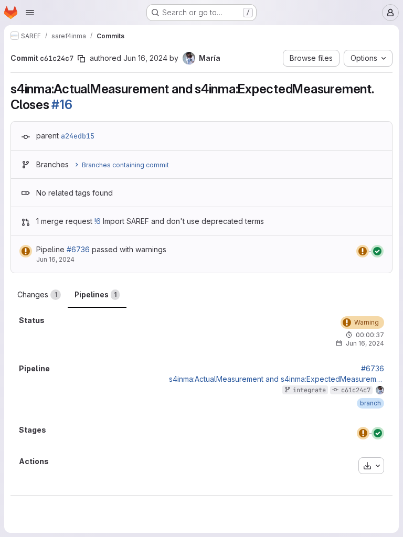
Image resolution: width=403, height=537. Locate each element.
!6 (97, 221)
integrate (309, 390)
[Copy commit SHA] (81, 58)
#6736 (78, 249)
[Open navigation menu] (30, 12)
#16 (61, 104)
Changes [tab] (37, 294)
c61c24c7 (355, 390)
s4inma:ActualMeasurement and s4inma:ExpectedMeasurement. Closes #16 (276, 379)
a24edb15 (77, 136)
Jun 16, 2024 (145, 57)
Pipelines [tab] (95, 294)
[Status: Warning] (25, 251)
